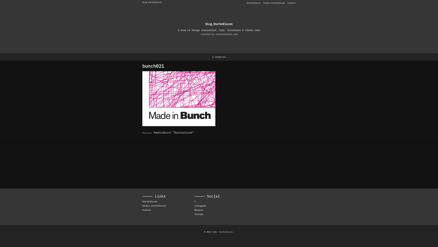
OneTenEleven (254, 3)
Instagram (200, 205)
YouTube (198, 214)
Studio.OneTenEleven (274, 3)
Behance (198, 210)
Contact (292, 3)
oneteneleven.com (226, 34)
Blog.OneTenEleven (152, 2)
